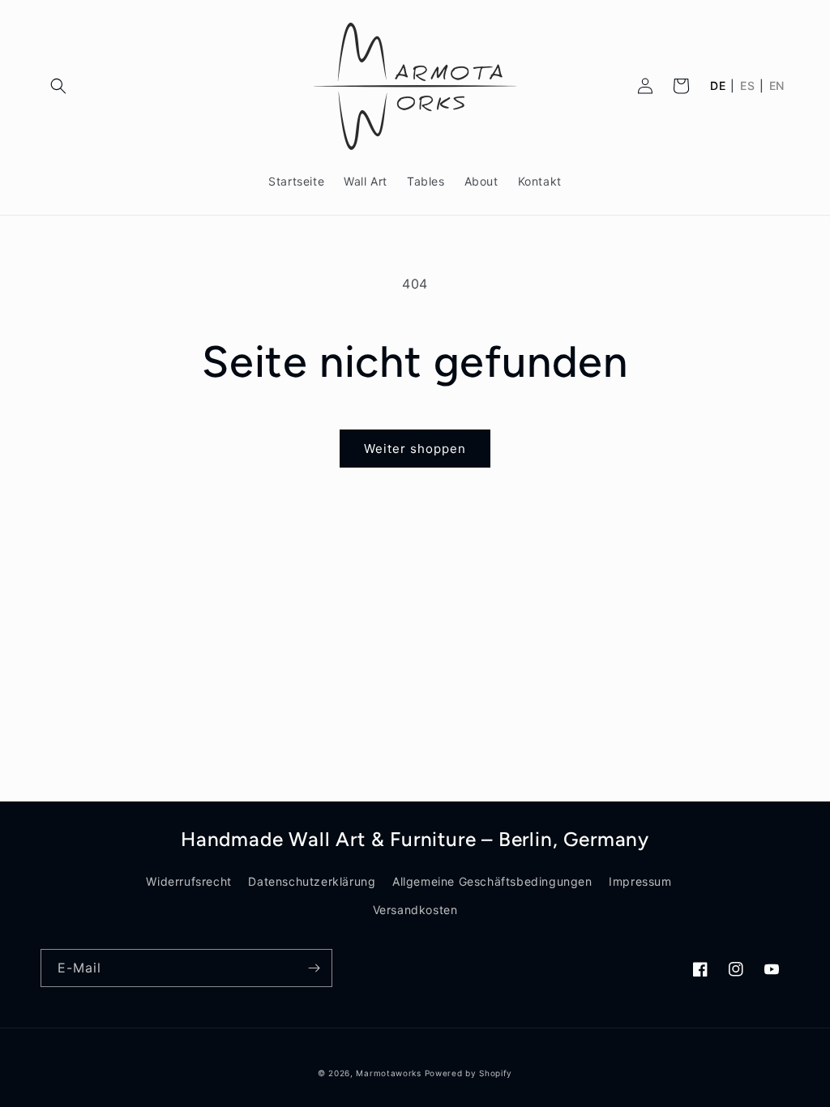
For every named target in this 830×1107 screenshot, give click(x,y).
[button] (58, 86)
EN (777, 86)
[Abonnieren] (314, 968)
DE (717, 86)
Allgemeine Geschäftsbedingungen (492, 881)
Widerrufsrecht (188, 881)
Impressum (640, 881)
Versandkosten (415, 910)
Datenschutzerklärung (311, 881)
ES (747, 86)
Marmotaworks (388, 1073)
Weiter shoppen (415, 448)
